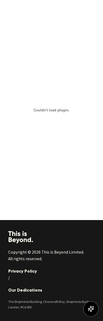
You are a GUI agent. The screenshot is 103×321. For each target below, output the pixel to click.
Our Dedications (25, 290)
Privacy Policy (22, 271)
